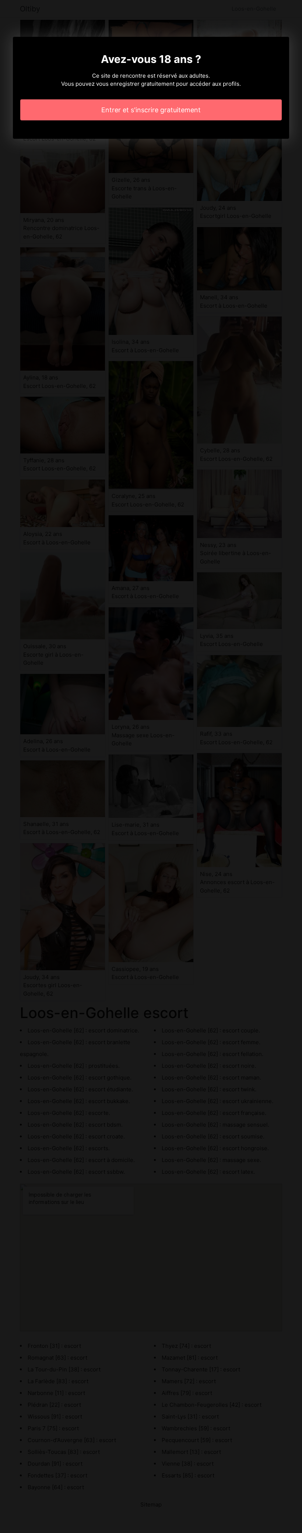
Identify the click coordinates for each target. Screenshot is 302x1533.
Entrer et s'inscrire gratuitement (151, 110)
